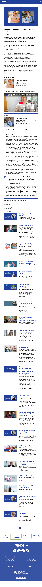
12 (29, 528)
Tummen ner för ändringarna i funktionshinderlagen (25, 286)
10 (24, 528)
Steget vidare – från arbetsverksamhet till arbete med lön (24, 44)
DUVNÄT (31, 566)
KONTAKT (10, 566)
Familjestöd (26, 536)
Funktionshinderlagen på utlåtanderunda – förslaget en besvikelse (27, 463)
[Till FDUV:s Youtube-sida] (27, 550)
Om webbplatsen (21, 577)
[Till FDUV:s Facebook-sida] (15, 550)
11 (26, 528)
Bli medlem (5, 536)
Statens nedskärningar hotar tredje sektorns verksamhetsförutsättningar (27, 319)
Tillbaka (21, 6)
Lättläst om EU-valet (25, 476)
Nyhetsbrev (16, 537)
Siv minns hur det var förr (26, 225)
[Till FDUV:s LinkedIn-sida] (23, 550)
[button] (40, 2)
